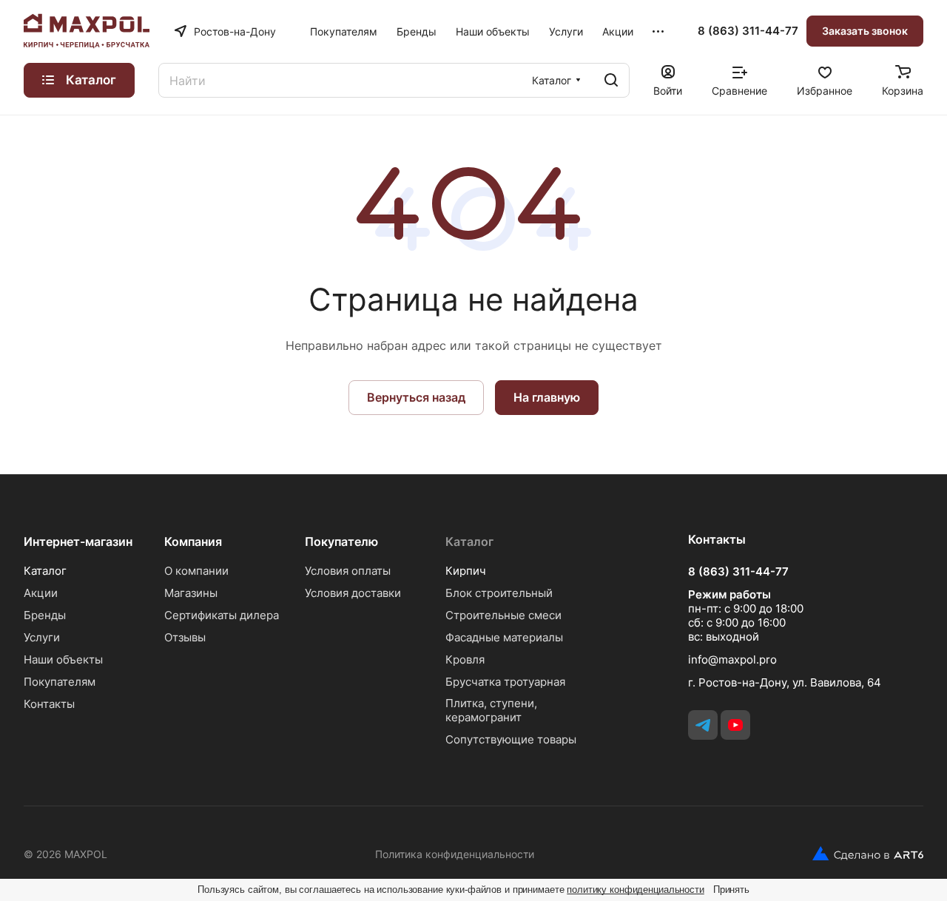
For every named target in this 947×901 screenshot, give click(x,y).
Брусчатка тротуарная (505, 682)
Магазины (191, 593)
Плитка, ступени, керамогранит (491, 710)
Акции (41, 593)
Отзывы (185, 637)
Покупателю (341, 541)
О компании (196, 571)
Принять (731, 889)
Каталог (45, 571)
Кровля (465, 659)
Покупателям (59, 682)
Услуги (42, 637)
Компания (193, 541)
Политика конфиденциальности (454, 854)
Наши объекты (63, 659)
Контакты (49, 704)
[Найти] (611, 80)
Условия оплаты (348, 571)
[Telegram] (703, 725)
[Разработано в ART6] (862, 853)
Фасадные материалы (504, 637)
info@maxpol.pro (732, 659)
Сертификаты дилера (221, 615)
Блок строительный (499, 593)
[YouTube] (735, 725)
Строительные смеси (503, 615)
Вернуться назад (416, 397)
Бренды (45, 615)
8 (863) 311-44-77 (748, 31)
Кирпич (465, 571)
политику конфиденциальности (635, 889)
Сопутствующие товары (510, 739)
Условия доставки (353, 593)
